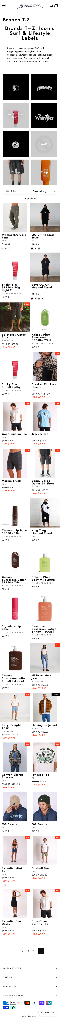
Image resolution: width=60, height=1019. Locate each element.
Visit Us (7, 977)
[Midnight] (35, 248)
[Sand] (2, 248)
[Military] (5, 248)
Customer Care (12, 968)
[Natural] (5, 885)
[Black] (32, 248)
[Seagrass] (9, 248)
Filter (13, 191)
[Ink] (2, 885)
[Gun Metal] (42, 298)
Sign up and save (13, 995)
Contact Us (10, 986)
